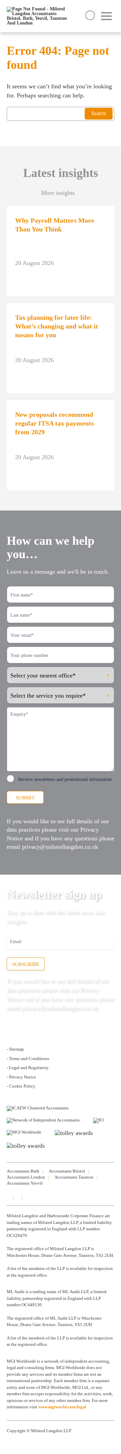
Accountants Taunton (73, 1177)
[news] (26, 1197)
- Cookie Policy (21, 1086)
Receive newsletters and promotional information (65, 779)
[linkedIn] (8, 1197)
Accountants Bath (23, 1171)
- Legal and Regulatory (28, 1067)
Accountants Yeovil (25, 1183)
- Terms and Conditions (28, 1058)
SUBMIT (25, 797)
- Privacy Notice (21, 1077)
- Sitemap (15, 1049)
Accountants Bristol (67, 1171)
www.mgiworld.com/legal (62, 1406)
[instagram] (17, 1197)
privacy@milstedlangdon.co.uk (60, 846)
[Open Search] (90, 15)
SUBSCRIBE (25, 964)
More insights (58, 193)
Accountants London (26, 1177)
